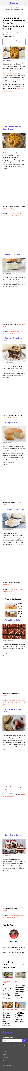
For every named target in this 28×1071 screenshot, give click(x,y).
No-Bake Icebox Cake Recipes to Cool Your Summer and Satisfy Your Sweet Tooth (13, 702)
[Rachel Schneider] (14, 934)
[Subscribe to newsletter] (24, 1040)
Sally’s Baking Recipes (8, 209)
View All (21, 964)
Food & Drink (6, 13)
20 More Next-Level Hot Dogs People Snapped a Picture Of (6, 1018)
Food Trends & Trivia (16, 13)
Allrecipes (5, 789)
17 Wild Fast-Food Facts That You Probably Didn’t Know (20, 1017)
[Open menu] (3, 3)
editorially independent (13, 7)
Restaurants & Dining (6, 982)
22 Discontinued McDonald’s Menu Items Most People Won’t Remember (20, 989)
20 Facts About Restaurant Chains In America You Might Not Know (7, 991)
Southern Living (7, 584)
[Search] (25, 3)
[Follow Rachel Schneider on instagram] (14, 944)
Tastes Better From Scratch (10, 418)
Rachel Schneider (9, 36)
